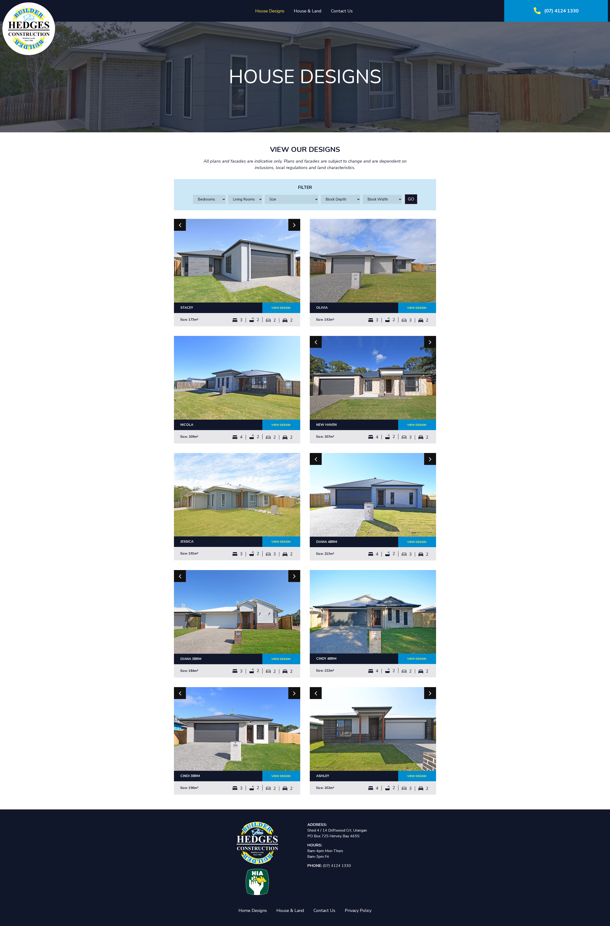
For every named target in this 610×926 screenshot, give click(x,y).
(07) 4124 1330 (561, 11)
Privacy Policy (358, 910)
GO (411, 199)
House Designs (269, 11)
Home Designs (253, 910)
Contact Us (342, 11)
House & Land (307, 11)
